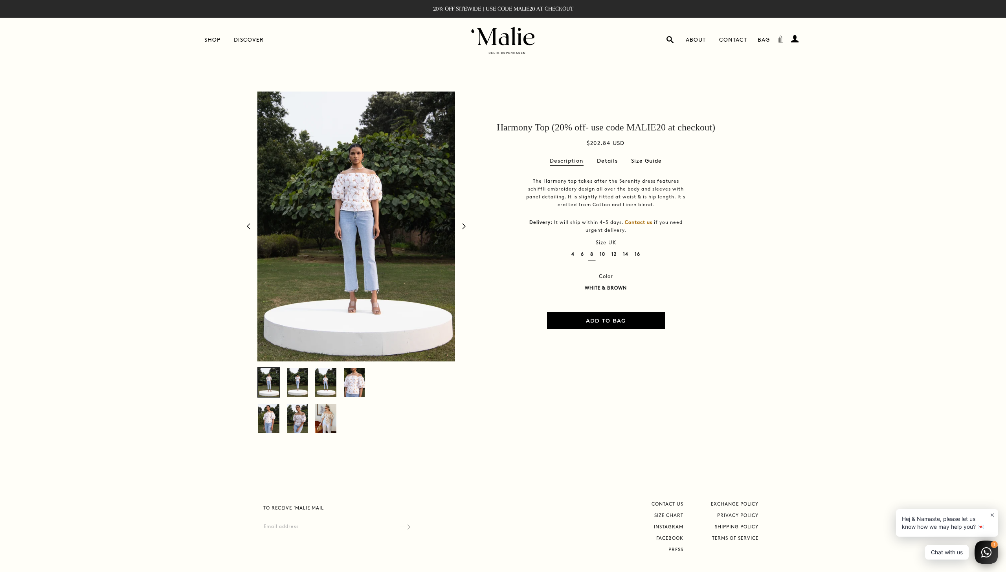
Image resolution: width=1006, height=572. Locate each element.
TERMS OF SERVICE (735, 538)
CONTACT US (667, 504)
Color (606, 276)
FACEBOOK (669, 538)
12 (614, 254)
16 (637, 254)
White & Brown (606, 288)
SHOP (212, 39)
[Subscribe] (405, 527)
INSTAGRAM (668, 527)
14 (625, 254)
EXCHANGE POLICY (734, 504)
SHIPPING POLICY (736, 527)
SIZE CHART (668, 515)
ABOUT (696, 39)
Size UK (606, 242)
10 (602, 254)
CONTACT (733, 39)
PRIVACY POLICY (737, 515)
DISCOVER (249, 39)
